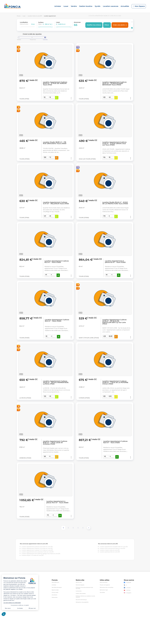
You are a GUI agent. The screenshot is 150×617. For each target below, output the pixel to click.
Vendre (74, 6)
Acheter (57, 6)
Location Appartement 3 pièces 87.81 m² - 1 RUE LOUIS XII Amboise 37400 (55, 443)
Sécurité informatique (81, 599)
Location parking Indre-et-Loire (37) (110, 552)
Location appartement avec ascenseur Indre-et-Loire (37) (37, 552)
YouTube (128, 590)
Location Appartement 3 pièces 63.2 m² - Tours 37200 (57, 261)
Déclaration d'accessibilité (82, 602)
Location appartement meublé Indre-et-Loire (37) (114, 546)
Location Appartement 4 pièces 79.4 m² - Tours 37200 (57, 502)
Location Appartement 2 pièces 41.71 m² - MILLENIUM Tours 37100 (56, 203)
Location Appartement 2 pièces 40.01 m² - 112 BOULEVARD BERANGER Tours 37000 (114, 83)
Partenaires (54, 597)
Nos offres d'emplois (57, 587)
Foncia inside (55, 592)
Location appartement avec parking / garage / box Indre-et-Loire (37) (40, 553)
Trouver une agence (105, 585)
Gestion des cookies (81, 593)
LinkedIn (128, 587)
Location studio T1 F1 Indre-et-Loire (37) (32, 555)
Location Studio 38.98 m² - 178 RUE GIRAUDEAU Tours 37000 (54, 142)
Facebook (128, 582)
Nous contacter (103, 582)
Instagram (128, 592)
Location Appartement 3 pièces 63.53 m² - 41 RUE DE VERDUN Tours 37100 (55, 83)
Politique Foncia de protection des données (84, 588)
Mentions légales (80, 585)
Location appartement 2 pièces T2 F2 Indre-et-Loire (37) (37, 546)
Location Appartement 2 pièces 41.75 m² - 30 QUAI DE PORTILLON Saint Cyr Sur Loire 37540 (114, 322)
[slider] (20, 27)
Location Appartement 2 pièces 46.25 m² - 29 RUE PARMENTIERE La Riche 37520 (56, 382)
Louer (66, 6)
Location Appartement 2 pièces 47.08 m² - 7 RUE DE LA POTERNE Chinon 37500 (115, 382)
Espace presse (55, 590)
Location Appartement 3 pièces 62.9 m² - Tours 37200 (115, 442)
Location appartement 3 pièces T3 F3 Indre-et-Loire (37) (37, 548)
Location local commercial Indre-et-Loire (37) (112, 548)
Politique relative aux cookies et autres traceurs (85, 596)
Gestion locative (85, 6)
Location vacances (110, 6)
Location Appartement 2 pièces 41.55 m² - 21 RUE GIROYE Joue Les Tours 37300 (114, 143)
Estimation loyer (104, 590)
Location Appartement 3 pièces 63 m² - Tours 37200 (115, 261)
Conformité (78, 591)
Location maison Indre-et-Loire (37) (110, 550)
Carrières (54, 585)
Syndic (97, 6)
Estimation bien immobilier (106, 587)
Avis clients (54, 594)
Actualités (125, 6)
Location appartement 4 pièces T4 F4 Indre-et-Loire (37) (37, 550)
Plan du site (79, 582)
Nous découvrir (55, 582)
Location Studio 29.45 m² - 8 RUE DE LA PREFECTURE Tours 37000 (115, 203)
